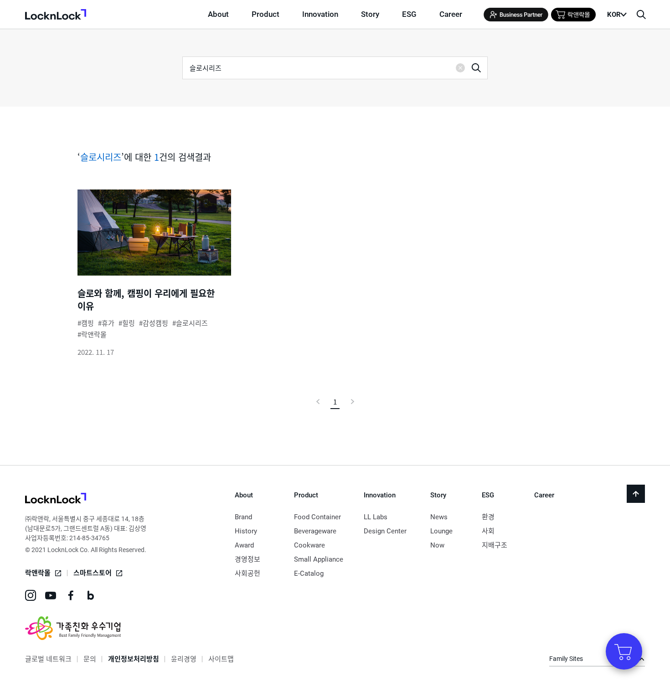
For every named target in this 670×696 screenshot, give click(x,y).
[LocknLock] (55, 499)
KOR (614, 14)
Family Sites (566, 658)
